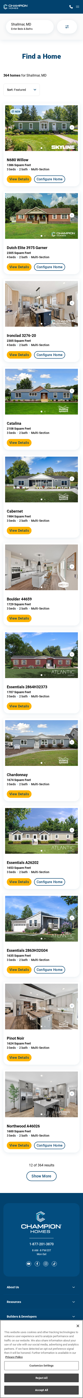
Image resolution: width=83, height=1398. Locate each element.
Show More (41, 1176)
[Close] (78, 1326)
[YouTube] (28, 1263)
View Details (19, 179)
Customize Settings (41, 1365)
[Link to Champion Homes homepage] (15, 6)
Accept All (41, 1390)
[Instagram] (45, 1263)
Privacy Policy (14, 1357)
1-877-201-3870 (41, 1244)
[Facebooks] (37, 1263)
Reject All (41, 1377)
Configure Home (50, 179)
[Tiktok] (54, 1263)
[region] (41, 1359)
